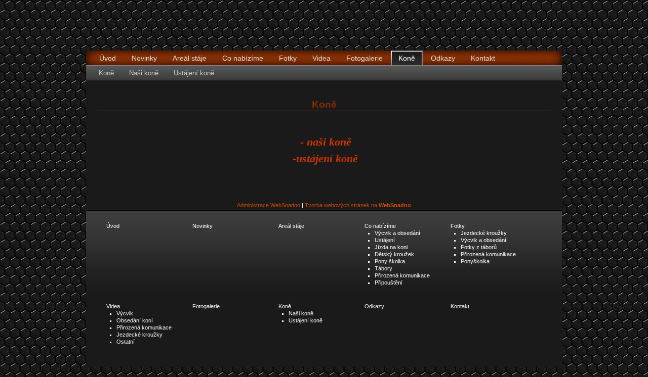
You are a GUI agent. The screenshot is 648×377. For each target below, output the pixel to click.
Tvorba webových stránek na (358, 205)
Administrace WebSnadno (268, 205)
